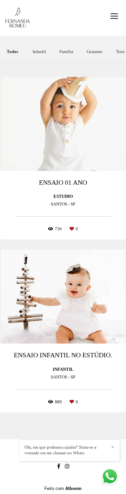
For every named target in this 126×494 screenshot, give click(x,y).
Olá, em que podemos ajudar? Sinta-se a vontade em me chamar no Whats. (60, 450)
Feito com (63, 488)
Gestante (94, 51)
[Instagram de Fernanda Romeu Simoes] (67, 466)
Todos (12, 51)
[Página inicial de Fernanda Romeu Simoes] (17, 18)
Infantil (39, 51)
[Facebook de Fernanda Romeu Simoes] (58, 466)
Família (66, 51)
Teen (120, 51)
